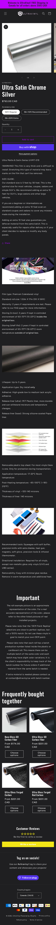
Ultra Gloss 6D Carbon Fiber (39, 738)
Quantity (5, 124)
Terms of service (36, 920)
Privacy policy (44, 916)
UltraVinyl (17, 916)
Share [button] (7, 243)
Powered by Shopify (28, 916)
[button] (5, 14)
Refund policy (21, 920)
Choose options (14, 754)
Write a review (28, 844)
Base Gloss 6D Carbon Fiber (12, 738)
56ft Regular (11, 112)
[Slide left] (22, 78)
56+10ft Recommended (35, 112)
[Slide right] (34, 78)
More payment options (28, 154)
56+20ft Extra (11, 118)
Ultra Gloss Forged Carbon (14, 794)
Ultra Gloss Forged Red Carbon (41, 794)
